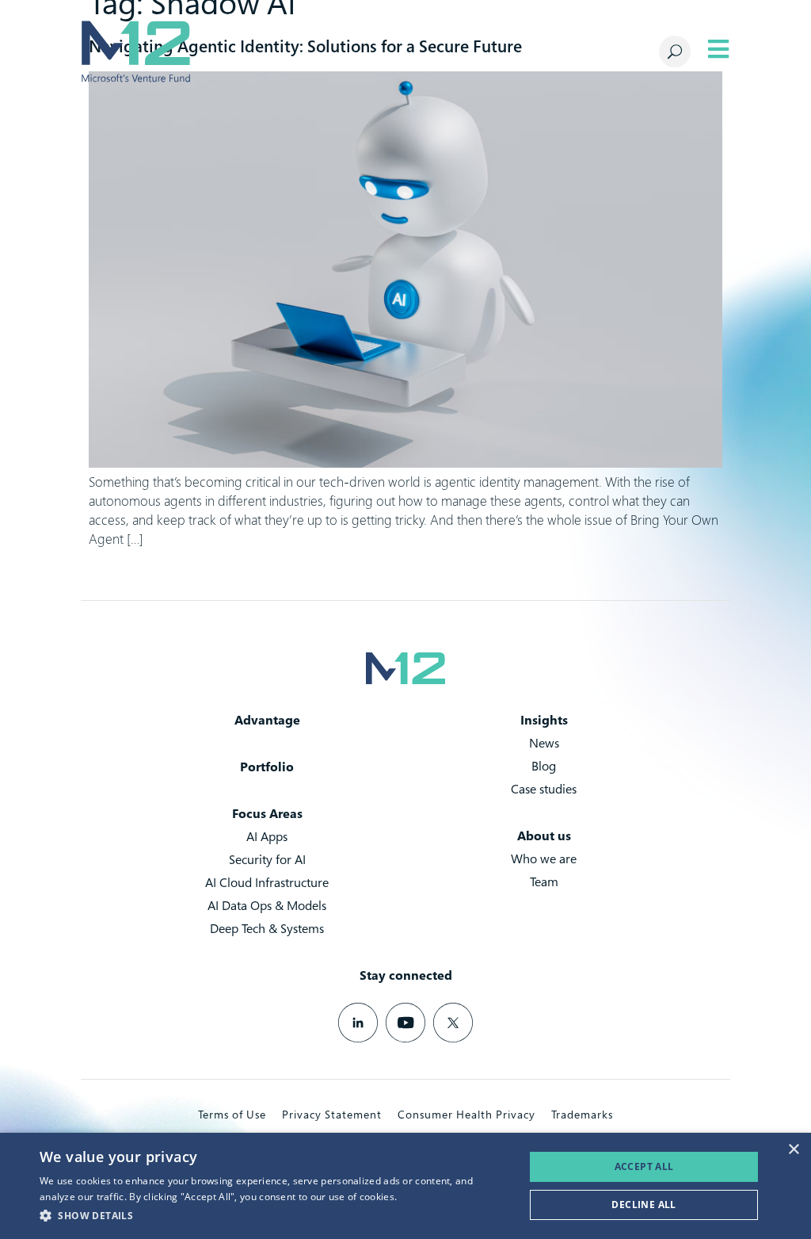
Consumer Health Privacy (466, 1114)
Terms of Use (232, 1114)
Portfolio (267, 766)
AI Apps (266, 836)
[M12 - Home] (135, 51)
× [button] (793, 1150)
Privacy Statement (332, 1114)
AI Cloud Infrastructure (267, 882)
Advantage (267, 719)
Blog (543, 765)
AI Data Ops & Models (267, 905)
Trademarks (582, 1114)
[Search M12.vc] (675, 51)
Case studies (544, 788)
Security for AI (267, 859)
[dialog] (405, 1186)
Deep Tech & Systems (267, 928)
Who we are (544, 858)
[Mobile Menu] (718, 49)
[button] (275, 1216)
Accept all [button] (644, 1166)
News (544, 742)
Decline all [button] (643, 1204)
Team (544, 881)
